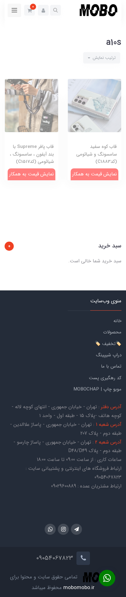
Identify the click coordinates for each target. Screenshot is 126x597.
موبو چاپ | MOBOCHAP (97, 389)
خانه (117, 321)
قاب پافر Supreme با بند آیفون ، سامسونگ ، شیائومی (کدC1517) (32, 154)
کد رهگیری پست (105, 378)
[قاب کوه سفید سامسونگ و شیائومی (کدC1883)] (94, 120)
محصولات (112, 332)
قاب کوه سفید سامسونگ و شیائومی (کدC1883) (96, 154)
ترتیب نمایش (103, 57)
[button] (55, 10)
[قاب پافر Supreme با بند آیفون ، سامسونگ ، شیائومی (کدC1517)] (31, 120)
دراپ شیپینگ (108, 355)
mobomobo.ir (78, 588)
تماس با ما (111, 366)
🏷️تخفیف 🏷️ (108, 343)
